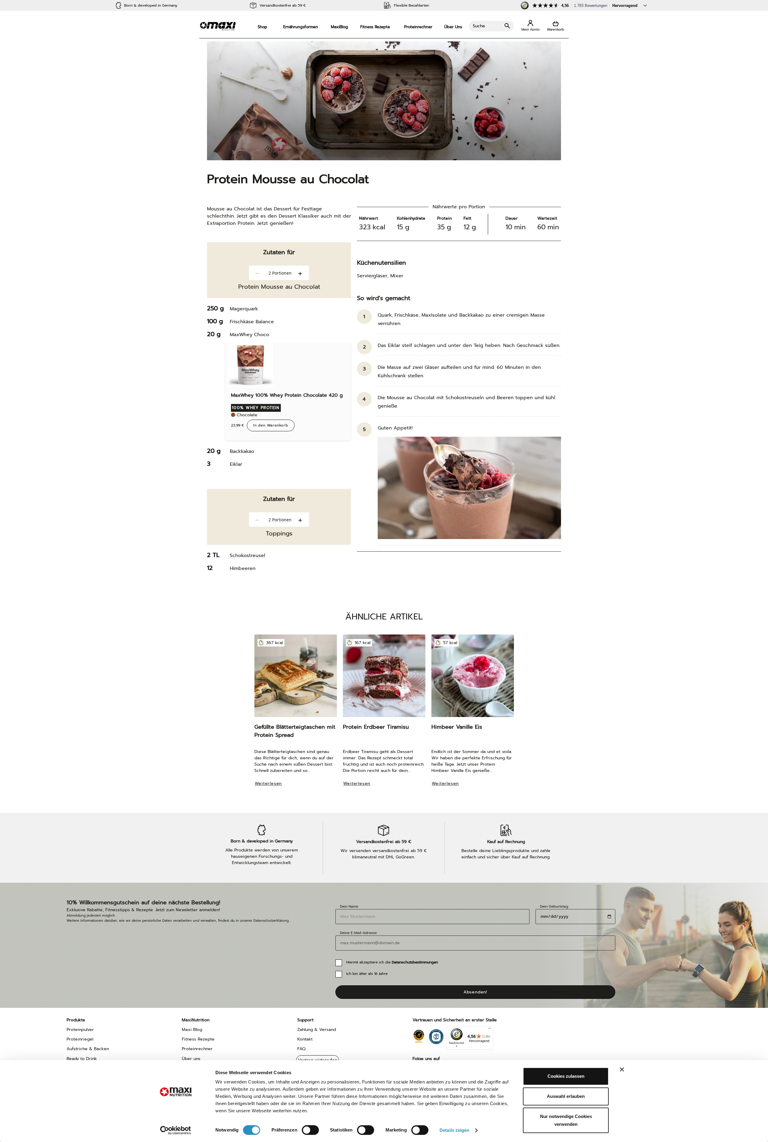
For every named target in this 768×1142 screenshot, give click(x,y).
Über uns (191, 1059)
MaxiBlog (339, 27)
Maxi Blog (192, 1029)
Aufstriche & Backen (88, 1049)
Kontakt (305, 1039)
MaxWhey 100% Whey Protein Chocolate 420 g (287, 395)
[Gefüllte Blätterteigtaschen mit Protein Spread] (295, 678)
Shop (262, 27)
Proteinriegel (80, 1039)
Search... (491, 26)
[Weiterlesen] (271, 791)
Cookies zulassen (566, 1076)
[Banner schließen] (622, 1069)
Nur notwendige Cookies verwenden (566, 1120)
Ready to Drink (82, 1059)
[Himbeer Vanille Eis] (472, 678)
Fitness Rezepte (375, 27)
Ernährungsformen (300, 27)
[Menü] (489, 1029)
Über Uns (453, 27)
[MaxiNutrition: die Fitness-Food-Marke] (218, 25)
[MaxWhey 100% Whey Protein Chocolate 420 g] (250, 365)
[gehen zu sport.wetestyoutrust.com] (418, 1035)
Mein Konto (530, 26)
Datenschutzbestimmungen (415, 962)
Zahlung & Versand (316, 1029)
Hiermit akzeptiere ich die (392, 962)
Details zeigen (454, 1130)
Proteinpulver (80, 1029)
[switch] (310, 1130)
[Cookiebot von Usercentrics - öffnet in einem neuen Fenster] (175, 1130)
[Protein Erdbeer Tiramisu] (384, 678)
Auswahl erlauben (566, 1096)
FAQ (301, 1049)
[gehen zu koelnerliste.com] (436, 1035)
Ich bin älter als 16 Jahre (367, 973)
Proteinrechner (418, 27)
